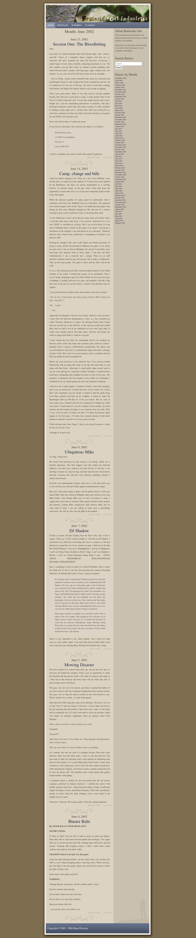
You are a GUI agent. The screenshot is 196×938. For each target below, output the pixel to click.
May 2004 (118, 133)
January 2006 (119, 87)
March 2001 (119, 220)
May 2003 (118, 161)
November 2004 (120, 119)
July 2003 (118, 156)
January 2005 (119, 115)
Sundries (76, 25)
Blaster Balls (79, 821)
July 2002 (118, 184)
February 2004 (120, 140)
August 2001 (119, 209)
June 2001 (118, 214)
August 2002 (119, 181)
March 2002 (119, 193)
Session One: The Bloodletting (79, 44)
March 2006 (119, 82)
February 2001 (120, 223)
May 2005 (118, 105)
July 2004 (118, 128)
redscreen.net (67, 483)
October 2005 (119, 94)
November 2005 (120, 92)
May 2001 (118, 216)
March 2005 (119, 110)
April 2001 (119, 218)
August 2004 (119, 126)
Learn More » (128, 50)
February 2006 (120, 85)
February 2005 (120, 112)
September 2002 (120, 179)
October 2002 (119, 177)
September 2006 (120, 78)
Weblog (98, 13)
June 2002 (118, 186)
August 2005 (119, 99)
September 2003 (120, 151)
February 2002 (120, 195)
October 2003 (119, 149)
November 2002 (120, 174)
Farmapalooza (83, 548)
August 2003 (119, 154)
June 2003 (118, 158)
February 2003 (120, 168)
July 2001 (118, 211)
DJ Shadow (79, 530)
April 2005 (119, 108)
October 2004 (119, 122)
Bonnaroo (105, 548)
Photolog (62, 25)
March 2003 (119, 165)
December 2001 (120, 200)
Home (51, 25)
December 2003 (120, 145)
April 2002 (119, 191)
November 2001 (120, 202)
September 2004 (120, 124)
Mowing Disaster (79, 664)
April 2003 (119, 163)
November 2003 (120, 147)
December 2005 (120, 89)
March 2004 (119, 138)
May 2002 (118, 188)
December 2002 (120, 172)
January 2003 (119, 170)
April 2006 (119, 80)
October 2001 (119, 204)
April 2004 (119, 135)
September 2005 (120, 96)
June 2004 (118, 131)
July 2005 (118, 101)
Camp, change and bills (79, 173)
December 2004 (120, 117)
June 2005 (118, 103)
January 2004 (119, 142)
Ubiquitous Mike (79, 452)
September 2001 (120, 207)
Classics (90, 25)
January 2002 (119, 197)
